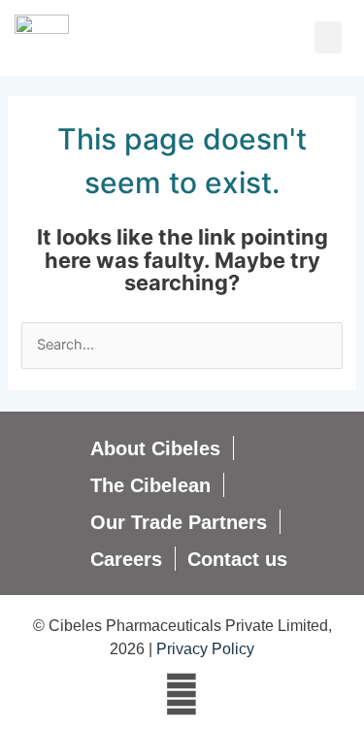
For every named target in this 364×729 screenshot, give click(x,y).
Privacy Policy (205, 649)
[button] (328, 37)
